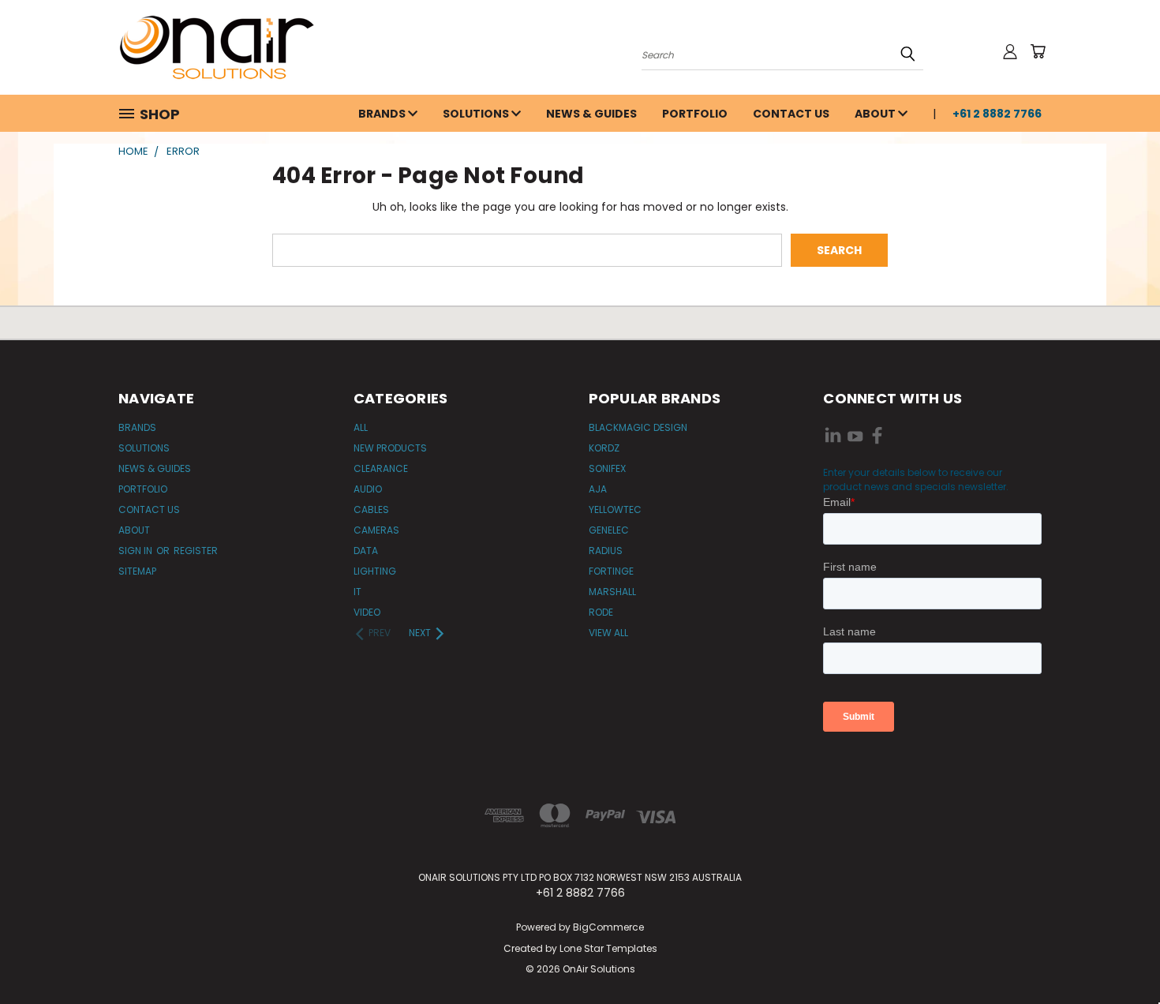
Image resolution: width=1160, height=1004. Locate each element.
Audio (368, 489)
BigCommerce (608, 927)
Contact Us (791, 114)
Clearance (381, 468)
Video (367, 612)
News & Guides (591, 114)
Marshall (612, 591)
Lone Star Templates (608, 948)
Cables (371, 509)
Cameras (376, 530)
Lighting (375, 571)
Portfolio (695, 114)
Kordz (604, 448)
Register (196, 550)
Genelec (609, 530)
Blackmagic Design (638, 427)
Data (366, 550)
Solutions (477, 114)
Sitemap (137, 571)
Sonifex (607, 468)
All (361, 427)
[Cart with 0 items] (1038, 51)
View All (608, 632)
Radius (606, 550)
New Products (390, 448)
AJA (598, 489)
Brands (383, 114)
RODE (601, 612)
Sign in (136, 550)
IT (357, 591)
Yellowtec (615, 509)
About (876, 114)
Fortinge (611, 571)
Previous (1118, 954)
